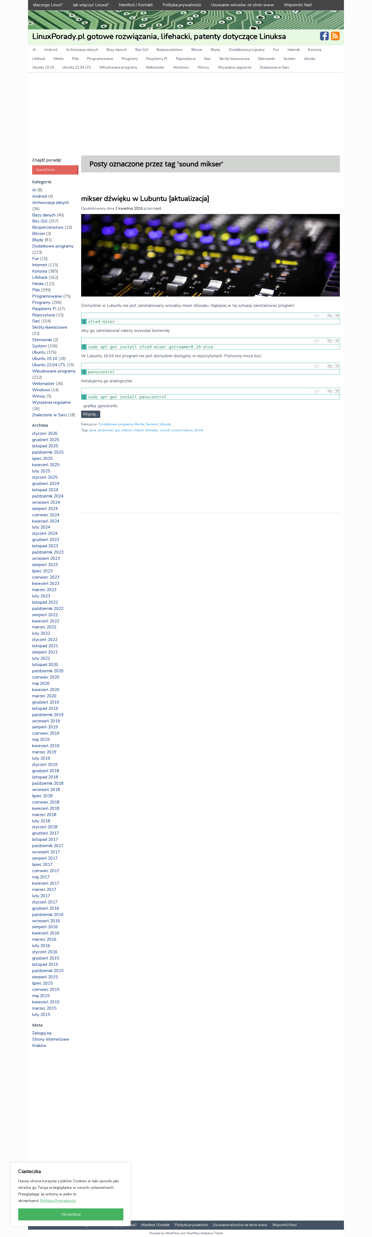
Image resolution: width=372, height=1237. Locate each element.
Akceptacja (71, 1214)
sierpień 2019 (45, 727)
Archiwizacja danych (82, 49)
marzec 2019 (44, 752)
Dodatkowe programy (247, 49)
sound (165, 430)
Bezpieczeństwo (170, 49)
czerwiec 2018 (45, 802)
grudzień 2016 (45, 908)
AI (34, 49)
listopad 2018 (45, 777)
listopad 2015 (45, 964)
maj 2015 (41, 995)
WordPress (172, 1233)
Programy (130, 58)
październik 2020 (47, 671)
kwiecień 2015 (45, 1002)
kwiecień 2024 (45, 521)
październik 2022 (47, 608)
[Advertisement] (186, 113)
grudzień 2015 (45, 958)
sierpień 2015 (45, 977)
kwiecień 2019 (45, 746)
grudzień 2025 (45, 439)
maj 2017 (41, 877)
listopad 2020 (45, 664)
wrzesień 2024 (46, 502)
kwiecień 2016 (45, 933)
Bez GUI (141, 49)
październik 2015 (47, 970)
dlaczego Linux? (48, 5)
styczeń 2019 (44, 764)
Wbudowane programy (118, 67)
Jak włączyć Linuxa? (91, 5)
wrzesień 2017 (46, 852)
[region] (71, 1194)
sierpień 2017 (45, 858)
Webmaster (155, 67)
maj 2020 (41, 683)
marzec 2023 (44, 589)
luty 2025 (41, 471)
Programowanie (100, 58)
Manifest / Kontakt (136, 5)
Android (50, 49)
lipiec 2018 (42, 796)
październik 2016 (47, 914)
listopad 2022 (45, 602)
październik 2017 (47, 845)
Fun (276, 49)
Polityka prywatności (182, 5)
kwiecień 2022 (45, 621)
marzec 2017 (44, 889)
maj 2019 (41, 739)
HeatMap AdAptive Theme (205, 1233)
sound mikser (182, 430)
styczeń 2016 (44, 952)
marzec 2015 (44, 1008)
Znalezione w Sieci (274, 67)
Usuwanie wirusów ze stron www (242, 5)
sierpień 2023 (45, 564)
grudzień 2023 (45, 539)
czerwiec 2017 (45, 870)
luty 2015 (41, 1014)
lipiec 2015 (42, 983)
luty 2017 (41, 896)
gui (117, 430)
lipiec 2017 (42, 864)
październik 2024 (47, 496)
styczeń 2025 (44, 477)
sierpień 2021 (45, 652)
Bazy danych (116, 49)
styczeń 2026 (44, 433)
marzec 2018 (44, 814)
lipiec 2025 (42, 458)
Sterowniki (266, 58)
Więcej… (91, 414)
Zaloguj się (42, 1033)
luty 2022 (41, 633)
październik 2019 (47, 714)
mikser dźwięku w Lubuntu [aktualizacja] (145, 198)
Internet (294, 49)
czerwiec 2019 (45, 733)
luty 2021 (41, 658)
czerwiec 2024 (45, 515)
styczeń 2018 (44, 827)
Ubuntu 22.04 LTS (77, 67)
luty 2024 (41, 527)
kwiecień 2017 (45, 883)
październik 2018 (47, 783)
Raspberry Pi (156, 58)
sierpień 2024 (45, 508)
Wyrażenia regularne (234, 67)
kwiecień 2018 (45, 808)
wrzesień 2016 (46, 921)
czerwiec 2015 (45, 989)
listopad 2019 (45, 708)
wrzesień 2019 (46, 721)
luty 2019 (41, 758)
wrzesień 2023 (46, 558)
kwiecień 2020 (45, 689)
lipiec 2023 (42, 571)
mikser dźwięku (146, 430)
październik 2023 (47, 552)
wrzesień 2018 (46, 789)
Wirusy (203, 67)
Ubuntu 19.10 (43, 67)
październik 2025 (47, 452)
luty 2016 (41, 945)
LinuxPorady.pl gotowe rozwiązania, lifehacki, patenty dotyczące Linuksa (159, 36)
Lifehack (38, 58)
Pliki (75, 58)
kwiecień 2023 (45, 583)
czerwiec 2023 (45, 577)
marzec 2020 (44, 696)
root (157, 208)
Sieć (207, 58)
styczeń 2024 (44, 533)
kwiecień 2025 (45, 465)
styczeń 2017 (44, 902)
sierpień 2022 (45, 615)
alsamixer (105, 430)
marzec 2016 (44, 939)
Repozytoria (186, 58)
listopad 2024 (45, 490)
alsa (92, 430)
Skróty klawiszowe (234, 58)
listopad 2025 (45, 446)
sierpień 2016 (45, 927)
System (289, 58)
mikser (126, 430)
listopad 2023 (45, 546)
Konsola (314, 49)
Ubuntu (309, 58)
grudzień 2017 (45, 833)
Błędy (215, 49)
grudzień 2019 (45, 702)
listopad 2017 (45, 839)
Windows (181, 67)
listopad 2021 (45, 646)
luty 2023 (41, 596)
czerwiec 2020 (45, 677)
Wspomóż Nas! (298, 5)
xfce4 (198, 430)
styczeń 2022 (44, 639)
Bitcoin (196, 49)
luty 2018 (41, 821)
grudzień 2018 (45, 771)
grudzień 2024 (45, 483)
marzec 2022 (44, 627)
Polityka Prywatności (58, 1200)
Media (58, 58)
